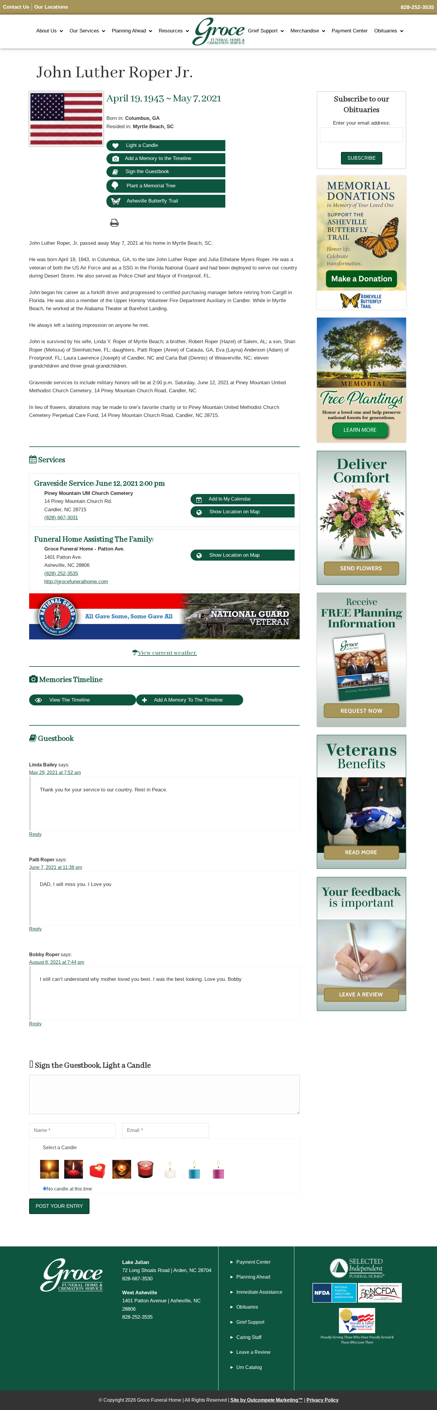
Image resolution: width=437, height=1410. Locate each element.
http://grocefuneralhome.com (76, 581)
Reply (35, 834)
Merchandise (304, 31)
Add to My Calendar (229, 498)
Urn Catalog (249, 1367)
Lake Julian (135, 1262)
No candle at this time (69, 1188)
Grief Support (263, 31)
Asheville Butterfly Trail (152, 201)
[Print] (114, 222)
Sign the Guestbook (146, 171)
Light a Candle (141, 145)
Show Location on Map (234, 512)
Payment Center (350, 31)
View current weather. (167, 653)
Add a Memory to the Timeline (158, 158)
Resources (171, 31)
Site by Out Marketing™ (266, 1400)
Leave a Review (253, 1352)
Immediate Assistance (259, 1292)
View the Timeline (69, 700)
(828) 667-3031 (61, 517)
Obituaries (385, 31)
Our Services (84, 31)
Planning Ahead (129, 31)
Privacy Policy (322, 1400)
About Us (46, 31)
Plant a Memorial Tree (151, 186)
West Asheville (139, 1292)
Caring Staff (248, 1337)
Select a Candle (60, 1147)
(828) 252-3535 (61, 573)
